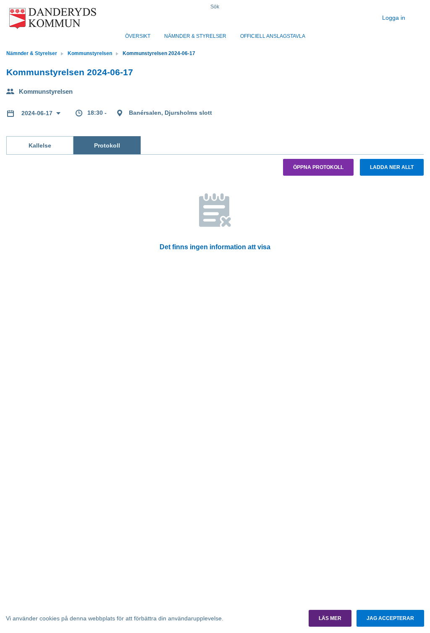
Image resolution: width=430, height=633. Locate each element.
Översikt (137, 36)
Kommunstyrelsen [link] (90, 53)
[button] (330, 618)
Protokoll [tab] (107, 145)
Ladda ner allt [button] (392, 167)
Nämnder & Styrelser (195, 36)
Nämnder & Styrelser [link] (31, 53)
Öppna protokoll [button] (318, 167)
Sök (214, 7)
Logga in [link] (394, 17)
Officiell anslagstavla (272, 36)
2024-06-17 (37, 113)
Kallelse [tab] (40, 145)
